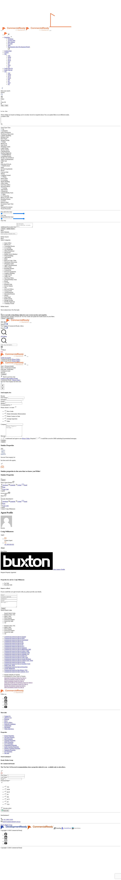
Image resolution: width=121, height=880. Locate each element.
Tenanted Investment (6, 207)
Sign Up (10, 68)
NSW (9, 57)
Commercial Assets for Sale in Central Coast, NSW (18, 660)
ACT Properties (8, 743)
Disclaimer (7, 727)
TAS (9, 65)
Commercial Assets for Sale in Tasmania (15, 648)
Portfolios (10, 39)
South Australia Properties (11, 747)
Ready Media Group (6, 825)
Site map (6, 753)
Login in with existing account (9, 378)
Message (3, 436)
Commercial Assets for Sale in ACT (14, 646)
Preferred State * (5, 780)
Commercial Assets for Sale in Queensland (16, 640)
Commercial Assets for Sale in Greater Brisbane (17, 659)
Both (2, 205)
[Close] (27, 356)
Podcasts (6, 719)
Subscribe (5, 810)
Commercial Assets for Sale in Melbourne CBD (17, 649)
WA (9, 62)
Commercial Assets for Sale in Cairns (14, 662)
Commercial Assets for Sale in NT (13, 644)
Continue (3, 374)
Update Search (10, 228)
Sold (9, 45)
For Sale (10, 43)
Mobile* (3, 403)
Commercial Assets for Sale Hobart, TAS (15, 670)
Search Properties (9, 735)
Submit (3, 442)
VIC (9, 55)
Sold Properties (8, 739)
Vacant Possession (6, 208)
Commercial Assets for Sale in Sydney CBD (16, 651)
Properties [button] (7, 37)
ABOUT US (8, 717)
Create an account (6, 357)
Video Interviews (9, 729)
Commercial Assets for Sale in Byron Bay (16, 667)
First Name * (4, 775)
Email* (3, 401)
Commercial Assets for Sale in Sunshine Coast (17, 663)
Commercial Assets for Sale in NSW (14, 638)
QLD (9, 60)
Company (3, 424)
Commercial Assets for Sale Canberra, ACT (16, 671)
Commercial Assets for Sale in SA (13, 641)
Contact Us (7, 716)
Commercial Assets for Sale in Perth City (15, 656)
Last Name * (4, 777)
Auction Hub (11, 40)
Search (3, 610)
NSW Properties (8, 742)
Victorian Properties (9, 740)
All (3, 129)
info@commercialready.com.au (11, 821)
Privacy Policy (16, 359)
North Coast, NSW (9, 665)
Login (6, 68)
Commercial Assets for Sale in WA (14, 643)
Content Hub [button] (8, 51)
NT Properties (8, 751)
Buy (2, 105)
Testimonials (7, 725)
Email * (3, 779)
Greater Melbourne (9, 668)
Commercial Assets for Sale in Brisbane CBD (17, 652)
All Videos (4, 336)
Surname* (3, 399)
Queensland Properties (10, 745)
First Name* (4, 397)
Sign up (10, 70)
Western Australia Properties (12, 748)
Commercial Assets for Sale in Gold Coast (16, 657)
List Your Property (9, 737)
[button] (5, 54)
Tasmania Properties (10, 750)
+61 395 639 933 (9, 544)
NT (9, 67)
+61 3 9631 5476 (8, 819)
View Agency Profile (59, 569)
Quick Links (8, 610)
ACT (9, 59)
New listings (11, 42)
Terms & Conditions (10, 724)
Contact (6, 52)
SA (9, 63)
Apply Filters (10, 318)
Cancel (3, 228)
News (6, 721)
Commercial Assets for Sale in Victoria (15, 636)
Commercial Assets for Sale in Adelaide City (16, 654)
